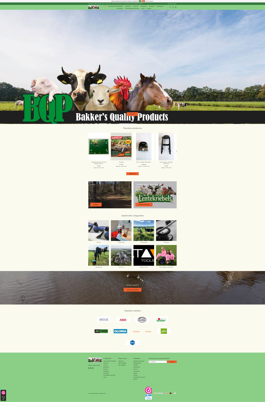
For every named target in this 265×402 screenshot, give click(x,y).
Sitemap (135, 375)
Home (105, 6)
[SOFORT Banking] (164, 393)
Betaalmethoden (137, 363)
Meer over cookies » (150, 1)
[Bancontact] (159, 393)
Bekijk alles (132, 174)
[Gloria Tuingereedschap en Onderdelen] (120, 331)
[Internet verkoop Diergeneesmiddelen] (148, 399)
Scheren (99, 242)
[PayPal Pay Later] (173, 393)
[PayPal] (161, 393)
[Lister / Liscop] (132, 343)
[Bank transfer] (157, 393)
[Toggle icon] (170, 7)
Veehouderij (144, 242)
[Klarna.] (166, 393)
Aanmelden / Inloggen (172, 3)
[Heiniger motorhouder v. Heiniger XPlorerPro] (166, 146)
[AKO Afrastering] (123, 320)
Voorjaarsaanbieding (132, 290)
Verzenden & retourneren (139, 377)
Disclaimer (135, 365)
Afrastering (99, 267)
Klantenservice (136, 367)
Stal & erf (121, 267)
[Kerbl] (163, 331)
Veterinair (166, 242)
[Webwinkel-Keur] (148, 393)
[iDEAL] (155, 393)
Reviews (135, 373)
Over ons (135, 369)
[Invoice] (175, 393)
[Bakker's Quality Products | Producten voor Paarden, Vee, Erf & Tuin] (93, 7)
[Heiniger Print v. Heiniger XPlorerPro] (143, 146)
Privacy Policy (136, 371)
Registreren (121, 361)
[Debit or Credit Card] (170, 393)
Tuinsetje (121, 162)
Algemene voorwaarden (138, 361)
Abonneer (172, 361)
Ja (140, 1)
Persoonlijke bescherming (166, 267)
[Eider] (161, 320)
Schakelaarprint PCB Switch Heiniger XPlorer (98, 162)
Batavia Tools (143, 267)
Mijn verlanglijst (122, 365)
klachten (135, 379)
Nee (143, 1)
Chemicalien (121, 242)
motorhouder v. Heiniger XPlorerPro (166, 162)
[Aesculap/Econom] (103, 320)
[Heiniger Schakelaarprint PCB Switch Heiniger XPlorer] (98, 146)
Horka (104, 377)
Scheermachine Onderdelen (109, 361)
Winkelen (132, 114)
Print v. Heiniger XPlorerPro (143, 162)
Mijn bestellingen (122, 363)
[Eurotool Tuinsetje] (121, 146)
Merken (149, 8)
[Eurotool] (101, 331)
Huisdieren (105, 363)
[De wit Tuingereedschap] (142, 320)
